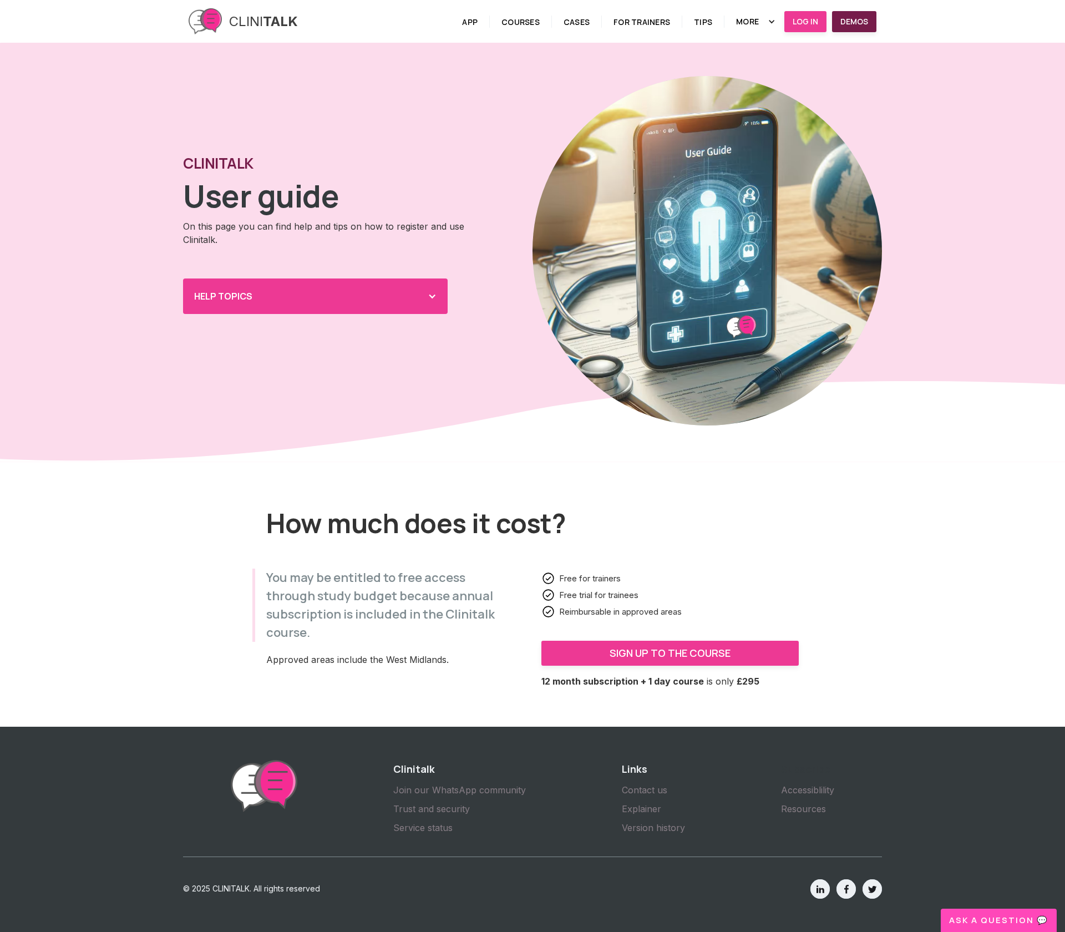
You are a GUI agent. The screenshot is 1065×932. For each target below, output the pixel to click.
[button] (756, 22)
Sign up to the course (670, 653)
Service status (423, 827)
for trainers (641, 22)
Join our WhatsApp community (459, 790)
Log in (805, 21)
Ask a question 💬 (998, 920)
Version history (653, 827)
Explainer (641, 808)
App (470, 22)
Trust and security (431, 808)
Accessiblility (807, 790)
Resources (803, 808)
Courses (520, 22)
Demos (854, 21)
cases (577, 22)
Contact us (644, 790)
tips (703, 22)
